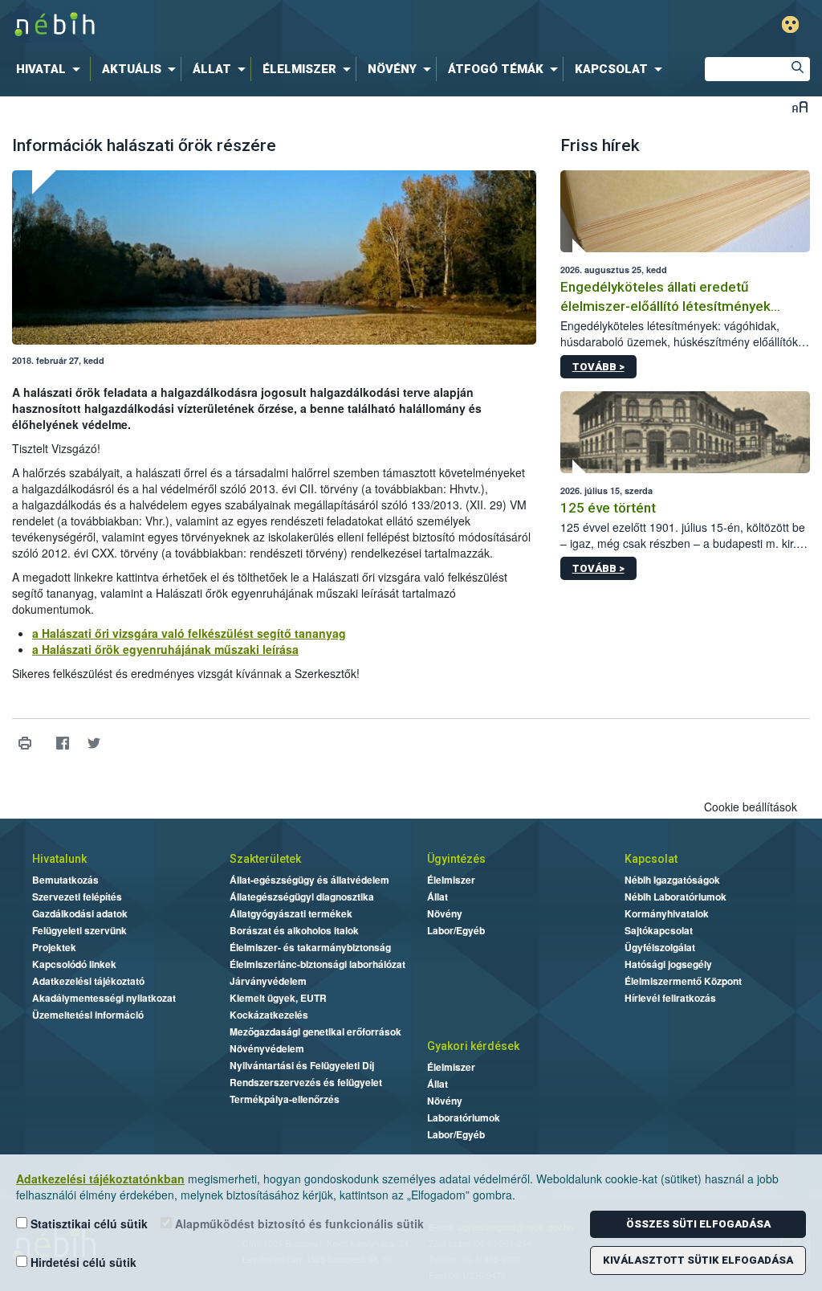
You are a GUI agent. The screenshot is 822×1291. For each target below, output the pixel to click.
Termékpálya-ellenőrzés (285, 1099)
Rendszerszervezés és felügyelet (306, 1082)
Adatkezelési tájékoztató (88, 981)
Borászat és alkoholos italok (294, 930)
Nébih (244, 25)
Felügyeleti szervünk (79, 930)
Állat (437, 896)
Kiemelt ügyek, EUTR (278, 998)
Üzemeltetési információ (88, 1014)
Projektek (54, 947)
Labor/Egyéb (456, 930)
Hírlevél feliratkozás (670, 998)
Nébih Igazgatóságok (672, 879)
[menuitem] (51, 69)
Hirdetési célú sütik (81, 1262)
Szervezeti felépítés (77, 896)
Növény (444, 913)
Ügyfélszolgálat (660, 947)
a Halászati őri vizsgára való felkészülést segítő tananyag (189, 633)
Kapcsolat (651, 858)
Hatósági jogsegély (668, 964)
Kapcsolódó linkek (74, 964)
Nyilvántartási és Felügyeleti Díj (302, 1065)
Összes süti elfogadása (698, 1224)
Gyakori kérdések (473, 1046)
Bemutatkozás (65, 879)
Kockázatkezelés (269, 1014)
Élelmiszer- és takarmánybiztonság (310, 947)
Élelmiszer (451, 879)
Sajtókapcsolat (659, 930)
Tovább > (598, 367)
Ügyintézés (456, 858)
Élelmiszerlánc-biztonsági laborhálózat (317, 964)
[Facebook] (62, 743)
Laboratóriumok (463, 1117)
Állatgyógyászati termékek (291, 913)
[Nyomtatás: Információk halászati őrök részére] (24, 743)
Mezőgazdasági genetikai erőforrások (315, 1031)
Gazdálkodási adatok (80, 913)
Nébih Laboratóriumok (675, 896)
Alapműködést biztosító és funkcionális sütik (298, 1223)
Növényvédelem (267, 1048)
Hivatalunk (59, 858)
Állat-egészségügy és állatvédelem (309, 879)
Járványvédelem (268, 981)
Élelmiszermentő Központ (683, 981)
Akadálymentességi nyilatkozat (104, 998)
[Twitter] (93, 743)
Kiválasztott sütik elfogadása (698, 1260)
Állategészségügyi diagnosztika (302, 896)
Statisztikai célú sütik (87, 1223)
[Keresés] (798, 69)
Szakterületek (265, 858)
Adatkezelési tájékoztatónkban (100, 1178)
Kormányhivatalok (667, 913)
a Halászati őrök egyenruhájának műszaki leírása (165, 649)
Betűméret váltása (800, 106)
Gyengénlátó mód (790, 24)
